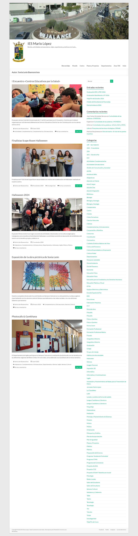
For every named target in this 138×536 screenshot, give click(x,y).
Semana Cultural (70, 304)
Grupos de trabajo (92, 352)
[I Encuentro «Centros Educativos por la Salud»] (47, 85)
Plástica (89, 446)
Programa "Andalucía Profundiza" (97, 456)
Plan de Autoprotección (94, 436)
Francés (89, 335)
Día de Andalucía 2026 (94, 105)
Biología (89, 197)
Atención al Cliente (93, 181)
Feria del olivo (91, 309)
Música (65, 245)
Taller (88, 495)
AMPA (89, 171)
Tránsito (89, 512)
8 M (88, 158)
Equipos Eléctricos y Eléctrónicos (97, 289)
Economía (90, 270)
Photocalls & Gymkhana (24, 316)
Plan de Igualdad (92, 440)
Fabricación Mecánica (94, 302)
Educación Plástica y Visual (95, 283)
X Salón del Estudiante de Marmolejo (98, 102)
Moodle (74, 66)
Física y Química (92, 319)
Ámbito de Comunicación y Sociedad (98, 168)
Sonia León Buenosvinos (22, 128)
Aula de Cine (91, 187)
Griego (89, 349)
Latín (88, 394)
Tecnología (90, 502)
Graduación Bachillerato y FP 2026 (98, 95)
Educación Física (92, 273)
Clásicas (89, 224)
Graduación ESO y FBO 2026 (96, 92)
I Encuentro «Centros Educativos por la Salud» (36, 81)
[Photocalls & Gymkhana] (47, 320)
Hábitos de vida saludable (95, 355)
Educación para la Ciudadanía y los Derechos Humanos (104, 279)
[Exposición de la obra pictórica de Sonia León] (47, 261)
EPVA (88, 286)
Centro (82, 66)
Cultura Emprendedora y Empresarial (99, 250)
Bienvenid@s (66, 66)
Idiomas (54, 364)
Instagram (112, 529)
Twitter (107, 529)
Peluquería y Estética (93, 433)
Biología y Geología (93, 201)
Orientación (91, 430)
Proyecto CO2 (91, 469)
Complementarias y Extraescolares (43, 131)
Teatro (89, 499)
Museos (89, 420)
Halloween (55, 245)
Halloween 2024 (20, 194)
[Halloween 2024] (47, 199)
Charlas (89, 214)
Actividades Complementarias (23, 131)
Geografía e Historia (93, 339)
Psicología (90, 476)
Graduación (90, 345)
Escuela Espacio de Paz (94, 293)
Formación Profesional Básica (96, 332)
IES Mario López (39, 43)
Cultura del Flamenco (94, 247)
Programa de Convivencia (95, 463)
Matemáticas (91, 410)
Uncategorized (51, 185)
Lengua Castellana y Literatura (96, 400)
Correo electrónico (121, 529)
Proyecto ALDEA (92, 466)
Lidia (88, 128)
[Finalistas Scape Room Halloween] (47, 145)
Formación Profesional (94, 329)
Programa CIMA (92, 459)
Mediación (90, 413)
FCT (88, 306)
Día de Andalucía (92, 263)
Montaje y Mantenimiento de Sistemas (99, 417)
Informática (90, 372)
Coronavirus (91, 240)
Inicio (124, 66)
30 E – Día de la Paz (93, 154)
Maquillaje (90, 407)
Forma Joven (91, 325)
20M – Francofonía (93, 148)
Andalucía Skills (92, 174)
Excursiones (91, 299)
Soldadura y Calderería (94, 492)
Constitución (91, 237)
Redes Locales (91, 479)
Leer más (78, 131)
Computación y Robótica (95, 230)
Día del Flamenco (92, 266)
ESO (88, 296)
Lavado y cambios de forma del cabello (99, 397)
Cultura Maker (91, 253)
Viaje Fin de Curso (92, 522)
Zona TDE (117, 66)
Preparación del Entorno (95, 453)
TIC (88, 509)
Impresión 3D (91, 368)
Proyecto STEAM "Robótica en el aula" (99, 472)
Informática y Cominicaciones (96, 375)
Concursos (90, 233)
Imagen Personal (92, 365)
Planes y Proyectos (93, 66)
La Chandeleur (91, 390)
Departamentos (106, 66)
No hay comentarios (62, 131)
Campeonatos (91, 207)
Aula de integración (93, 191)
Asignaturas (18, 245)
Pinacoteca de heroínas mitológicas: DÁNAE (106, 128)
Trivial (89, 515)
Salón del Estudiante (93, 482)
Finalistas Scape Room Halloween (29, 140)
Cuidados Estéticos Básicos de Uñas (98, 243)
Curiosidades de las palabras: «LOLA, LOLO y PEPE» (109, 125)
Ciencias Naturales (93, 220)
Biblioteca (90, 194)
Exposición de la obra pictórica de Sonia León (35, 257)
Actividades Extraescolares (95, 164)
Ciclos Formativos (92, 217)
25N (88, 151)
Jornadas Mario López (94, 387)
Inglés (61, 245)
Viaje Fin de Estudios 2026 (95, 98)
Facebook (101, 529)
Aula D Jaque (91, 184)
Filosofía (89, 312)
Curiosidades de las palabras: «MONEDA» (107, 122)
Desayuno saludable (93, 260)
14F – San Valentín (93, 145)
